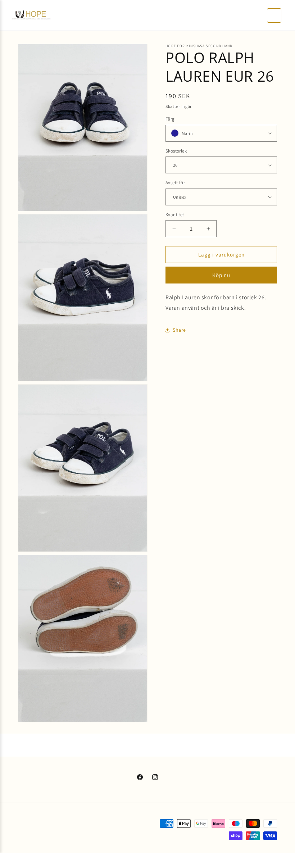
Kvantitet (174, 215)
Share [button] (179, 330)
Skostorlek (176, 151)
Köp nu (221, 275)
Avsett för (175, 183)
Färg (170, 119)
